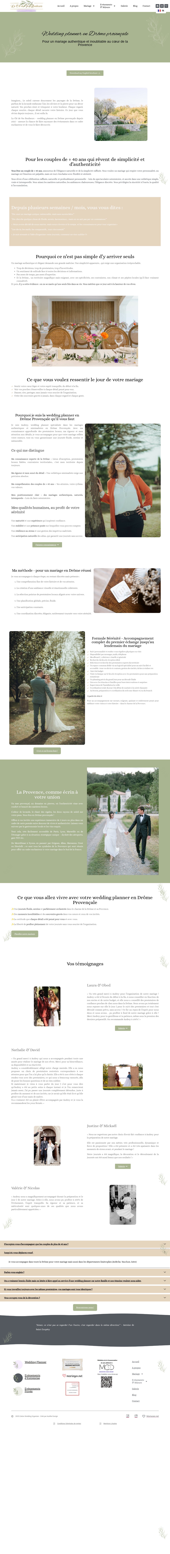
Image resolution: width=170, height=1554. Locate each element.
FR (163, 11)
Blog (135, 6)
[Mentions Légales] (100, 1424)
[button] (85, 1244)
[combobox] (161, 10)
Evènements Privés (32, 1390)
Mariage (87, 6)
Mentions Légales (110, 1424)
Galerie (124, 6)
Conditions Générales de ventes (69, 1424)
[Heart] (166, 6)
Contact (146, 6)
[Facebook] (157, 6)
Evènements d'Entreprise (32, 1377)
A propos (74, 6)
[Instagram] (162, 6)
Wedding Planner (35, 1362)
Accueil (61, 6)
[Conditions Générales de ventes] (54, 1424)
